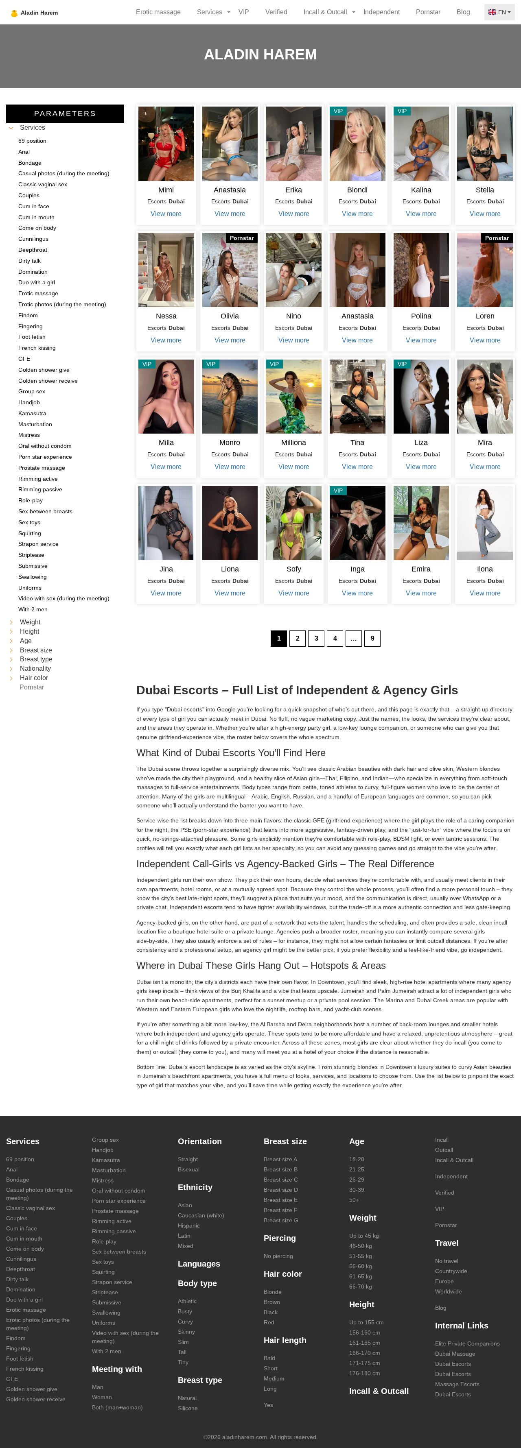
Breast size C (281, 1179)
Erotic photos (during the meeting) (38, 1324)
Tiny (183, 1362)
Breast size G (281, 1220)
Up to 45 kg (364, 1235)
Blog (463, 12)
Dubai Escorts (453, 1364)
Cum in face (21, 1228)
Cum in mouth (24, 1238)
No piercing (278, 1256)
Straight (188, 1159)
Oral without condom (118, 1190)
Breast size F (281, 1210)
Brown (272, 1302)
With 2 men (106, 1351)
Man (97, 1387)
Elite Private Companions (467, 1343)
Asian (185, 1205)
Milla (166, 442)
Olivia (230, 316)
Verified (276, 12)
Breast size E (281, 1200)
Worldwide (448, 1291)
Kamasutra (106, 1160)
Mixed (185, 1246)
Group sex (105, 1139)
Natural (187, 1398)
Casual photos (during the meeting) (39, 1193)
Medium (274, 1378)
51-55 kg (360, 1256)
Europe (444, 1281)
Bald (269, 1358)
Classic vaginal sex (30, 1208)
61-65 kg (360, 1276)
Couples (16, 1218)
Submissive (106, 1302)
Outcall (444, 1150)
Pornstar (428, 12)
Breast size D (281, 1189)
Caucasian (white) (201, 1215)
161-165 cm (364, 1342)
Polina (421, 316)
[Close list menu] (11, 128)
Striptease (105, 1292)
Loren (485, 316)
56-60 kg (360, 1266)
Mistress (103, 1180)
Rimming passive (114, 1231)
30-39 (356, 1189)
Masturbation (109, 1170)
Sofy (294, 569)
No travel (446, 1261)
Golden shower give (31, 1389)
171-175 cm (364, 1363)
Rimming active (111, 1221)
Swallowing (106, 1312)
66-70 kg (360, 1286)
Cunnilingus (21, 1259)
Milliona (293, 442)
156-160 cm (364, 1332)
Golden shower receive (36, 1399)
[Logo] (54, 12)
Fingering (18, 1348)
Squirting (103, 1272)
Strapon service (112, 1282)
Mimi (166, 190)
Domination (20, 1289)
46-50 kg (360, 1246)
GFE (12, 1379)
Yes (268, 1405)
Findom (16, 1338)
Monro (229, 442)
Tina (357, 442)
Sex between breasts (119, 1251)
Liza (421, 442)
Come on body (25, 1248)
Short (271, 1368)
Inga (357, 569)
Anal (12, 1169)
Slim (183, 1342)
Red (269, 1322)
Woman (102, 1397)
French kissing (25, 1368)
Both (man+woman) (117, 1407)
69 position (20, 1159)
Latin (184, 1235)
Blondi (357, 190)
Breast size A (280, 1159)
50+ (354, 1200)
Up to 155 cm (366, 1322)
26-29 (356, 1179)
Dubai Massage (455, 1353)
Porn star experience (119, 1200)
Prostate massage (115, 1211)
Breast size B (281, 1169)
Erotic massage (158, 12)
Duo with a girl (24, 1299)
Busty (185, 1311)
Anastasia (230, 190)
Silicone (188, 1408)
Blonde (273, 1292)
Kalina (421, 190)
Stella (485, 190)
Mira (485, 442)
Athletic (187, 1301)
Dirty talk (17, 1279)
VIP (244, 12)
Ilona (485, 569)
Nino (293, 316)
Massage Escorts (457, 1384)
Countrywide (451, 1271)
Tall (182, 1352)
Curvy (185, 1321)
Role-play (104, 1241)
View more (166, 213)
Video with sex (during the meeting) (125, 1337)
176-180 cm (364, 1373)
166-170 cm (364, 1353)
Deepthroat (20, 1269)
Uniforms (103, 1322)
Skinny (186, 1331)
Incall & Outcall (454, 1160)
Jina (166, 569)
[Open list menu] (11, 622)
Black (271, 1312)
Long (270, 1388)
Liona (230, 569)
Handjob (103, 1150)
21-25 (356, 1169)
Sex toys (103, 1261)
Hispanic (189, 1225)
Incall (442, 1139)
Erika (293, 190)
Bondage (17, 1179)
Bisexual (188, 1169)
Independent (381, 12)
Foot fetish (19, 1358)
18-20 (356, 1159)
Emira (421, 569)
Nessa (166, 316)
